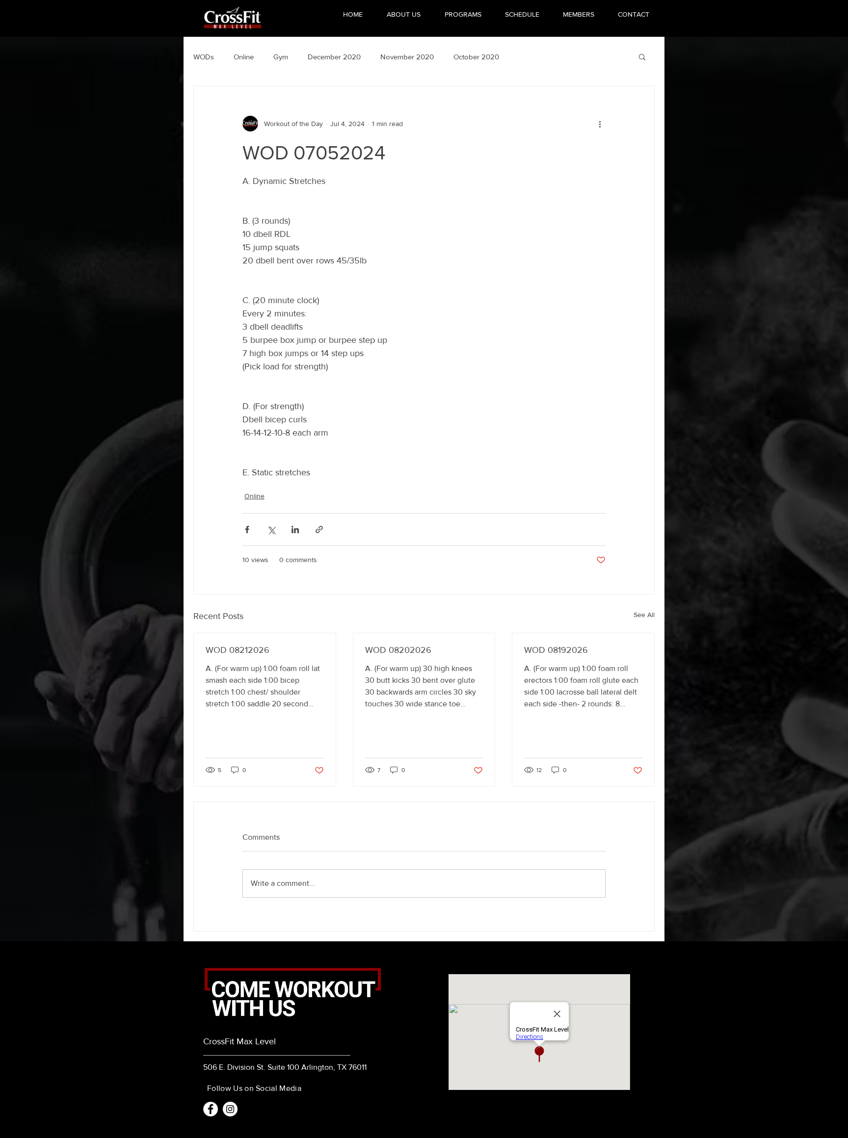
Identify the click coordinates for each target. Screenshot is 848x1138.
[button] (642, 56)
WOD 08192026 (556, 650)
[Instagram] (230, 1109)
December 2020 (334, 56)
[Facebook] (210, 1109)
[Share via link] (319, 529)
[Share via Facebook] (247, 529)
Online (244, 56)
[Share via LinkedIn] (295, 529)
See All (644, 615)
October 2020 (476, 56)
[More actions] (600, 123)
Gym (280, 56)
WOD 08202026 (398, 650)
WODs (203, 56)
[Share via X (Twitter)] (271, 529)
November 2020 (407, 56)
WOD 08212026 (237, 650)
